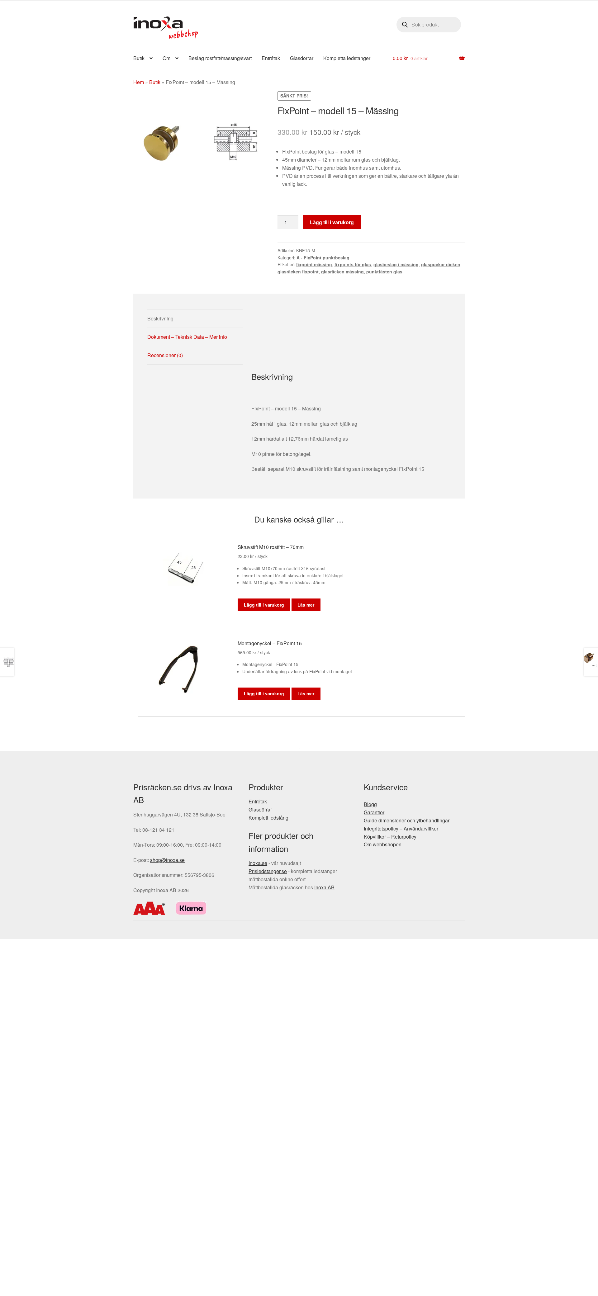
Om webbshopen (382, 844)
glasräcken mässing (342, 271)
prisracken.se (165, 27)
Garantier (374, 812)
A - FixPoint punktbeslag (323, 257)
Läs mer (305, 605)
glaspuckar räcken (440, 264)
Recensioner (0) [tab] (165, 355)
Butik (139, 58)
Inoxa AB (324, 887)
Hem (138, 82)
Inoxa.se (258, 863)
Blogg (370, 804)
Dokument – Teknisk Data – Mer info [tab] (187, 336)
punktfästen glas (384, 271)
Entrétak (271, 58)
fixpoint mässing (314, 264)
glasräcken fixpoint (298, 271)
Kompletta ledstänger (346, 58)
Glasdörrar (301, 58)
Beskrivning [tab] (160, 318)
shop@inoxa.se (167, 859)
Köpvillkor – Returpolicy (390, 836)
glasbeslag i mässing (396, 264)
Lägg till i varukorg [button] (264, 605)
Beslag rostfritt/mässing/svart (220, 58)
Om (166, 58)
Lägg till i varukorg (332, 222)
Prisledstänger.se (268, 871)
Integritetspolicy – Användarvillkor (401, 828)
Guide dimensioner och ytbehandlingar (406, 820)
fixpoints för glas (353, 264)
